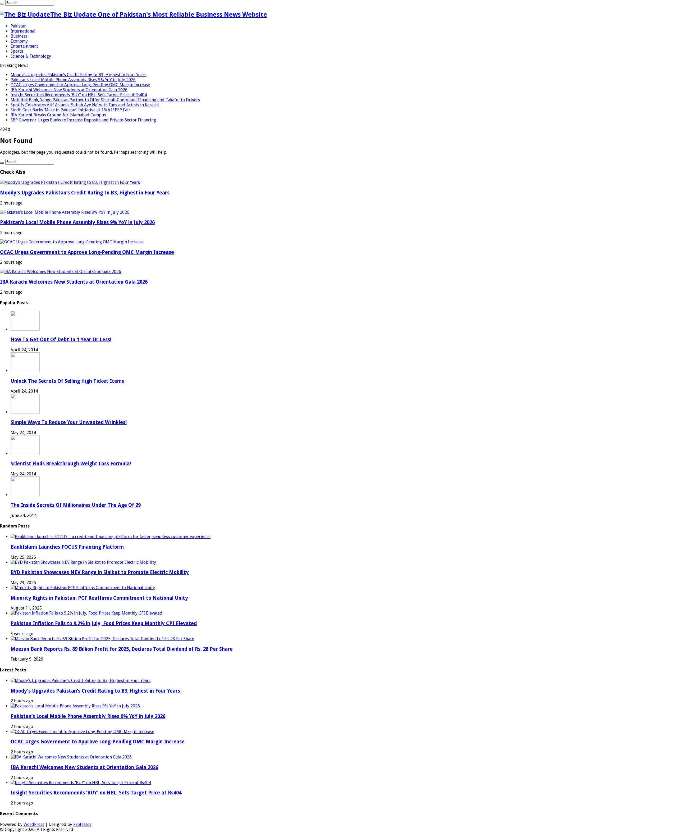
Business (19, 36)
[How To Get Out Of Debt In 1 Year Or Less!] (25, 329)
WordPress (34, 824)
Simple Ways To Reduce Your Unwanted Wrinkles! (69, 422)
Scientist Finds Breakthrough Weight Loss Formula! (71, 463)
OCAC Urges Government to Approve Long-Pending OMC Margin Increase (80, 84)
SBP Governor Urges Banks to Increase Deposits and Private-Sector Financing (83, 119)
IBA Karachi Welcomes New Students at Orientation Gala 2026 (69, 89)
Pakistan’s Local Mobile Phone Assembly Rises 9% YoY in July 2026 (73, 79)
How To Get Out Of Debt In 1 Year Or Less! (61, 339)
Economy (19, 41)
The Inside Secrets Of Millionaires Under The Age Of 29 (76, 505)
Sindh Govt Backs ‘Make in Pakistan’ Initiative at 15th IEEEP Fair (70, 109)
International (23, 31)
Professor (82, 824)
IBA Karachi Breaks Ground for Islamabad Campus (58, 114)
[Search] (2, 4)
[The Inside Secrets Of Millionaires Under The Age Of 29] (25, 494)
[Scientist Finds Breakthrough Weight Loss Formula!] (25, 453)
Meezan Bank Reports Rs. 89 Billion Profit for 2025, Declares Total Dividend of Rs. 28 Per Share (122, 649)
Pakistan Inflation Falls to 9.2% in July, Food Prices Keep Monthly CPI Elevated (104, 623)
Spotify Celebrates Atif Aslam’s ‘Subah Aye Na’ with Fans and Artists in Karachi (85, 104)
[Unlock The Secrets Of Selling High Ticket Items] (25, 370)
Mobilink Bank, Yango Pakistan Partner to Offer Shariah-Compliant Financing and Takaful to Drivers (105, 99)
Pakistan (18, 26)
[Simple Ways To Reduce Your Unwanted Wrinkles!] (25, 412)
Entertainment (24, 46)
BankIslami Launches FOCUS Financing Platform (67, 547)
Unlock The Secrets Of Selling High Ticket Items (67, 381)
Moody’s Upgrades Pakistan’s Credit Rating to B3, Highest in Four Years (78, 74)
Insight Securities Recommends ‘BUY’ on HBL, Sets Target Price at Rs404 (79, 94)
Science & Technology (31, 56)
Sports (17, 51)
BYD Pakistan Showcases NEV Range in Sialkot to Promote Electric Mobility (100, 572)
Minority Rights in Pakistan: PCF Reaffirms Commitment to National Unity (99, 598)
